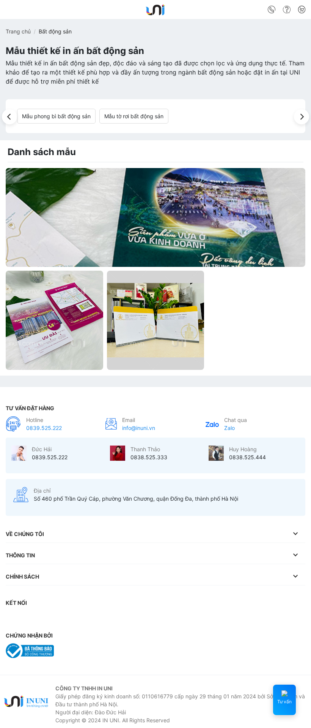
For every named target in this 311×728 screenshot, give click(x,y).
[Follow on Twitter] (58, 618)
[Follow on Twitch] (149, 618)
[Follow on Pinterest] (73, 618)
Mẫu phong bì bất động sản (56, 116)
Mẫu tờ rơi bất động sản (133, 116)
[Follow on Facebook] (13, 618)
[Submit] (297, 11)
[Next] (301, 116)
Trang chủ (18, 31)
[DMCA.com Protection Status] (77, 650)
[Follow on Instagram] (28, 618)
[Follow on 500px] (134, 618)
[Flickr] (118, 618)
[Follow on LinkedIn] (88, 618)
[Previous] (9, 116)
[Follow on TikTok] (43, 618)
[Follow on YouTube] (104, 618)
